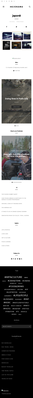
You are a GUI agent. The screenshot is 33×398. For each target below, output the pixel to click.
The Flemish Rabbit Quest (9, 194)
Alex (16, 62)
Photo (7, 309)
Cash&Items (14, 281)
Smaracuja (5, 362)
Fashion (20, 283)
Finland (13, 150)
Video (14, 314)
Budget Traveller (7, 366)
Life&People (21, 295)
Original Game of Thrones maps (12, 203)
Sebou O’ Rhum (6, 354)
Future (20, 289)
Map (27, 299)
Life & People (6, 229)
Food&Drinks (17, 286)
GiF (27, 289)
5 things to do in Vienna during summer (14, 211)
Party (26, 305)
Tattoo (26, 309)
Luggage (19, 299)
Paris (18, 95)
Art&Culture (14, 277)
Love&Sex (9, 299)
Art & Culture (6, 237)
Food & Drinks (6, 241)
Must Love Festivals (21, 150)
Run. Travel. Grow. (8, 346)
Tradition (10, 311)
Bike (26, 277)
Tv (18, 311)
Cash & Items (5, 245)
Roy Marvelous (6, 343)
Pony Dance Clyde (7, 358)
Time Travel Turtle (7, 370)
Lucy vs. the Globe (7, 374)
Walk (20, 314)
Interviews (23, 292)
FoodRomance (10, 289)
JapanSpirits (8, 295)
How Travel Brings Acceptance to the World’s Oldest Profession (14, 199)
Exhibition (13, 283)
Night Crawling (16, 305)
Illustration (12, 292)
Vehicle (24, 311)
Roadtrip (16, 309)
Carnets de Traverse (8, 350)
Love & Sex (5, 233)
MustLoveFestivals (21, 303)
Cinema (26, 281)
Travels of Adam (7, 378)
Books (4, 281)
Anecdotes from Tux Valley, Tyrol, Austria (15, 215)
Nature (6, 305)
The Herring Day (7, 207)
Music (8, 302)
